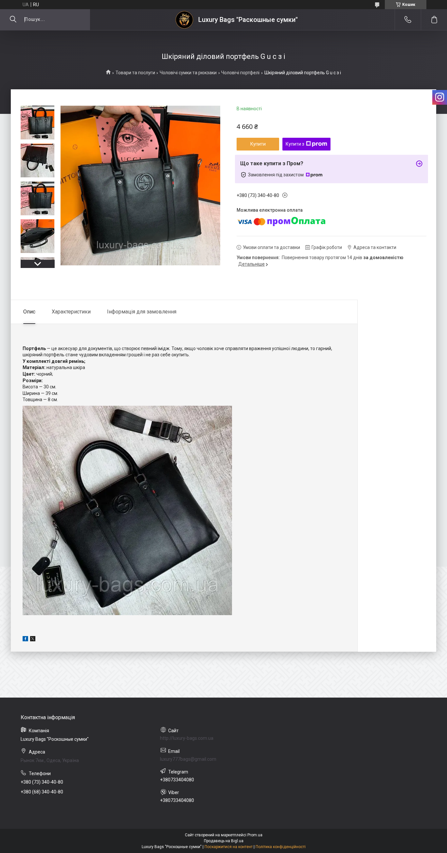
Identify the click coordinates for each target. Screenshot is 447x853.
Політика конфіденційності (281, 846)
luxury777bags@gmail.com (188, 759)
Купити (258, 144)
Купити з (295, 144)
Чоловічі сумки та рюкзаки (188, 72)
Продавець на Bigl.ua (223, 841)
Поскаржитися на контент (229, 846)
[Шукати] (13, 19)
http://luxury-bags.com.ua (186, 738)
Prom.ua (254, 835)
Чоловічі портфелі (240, 72)
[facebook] (25, 639)
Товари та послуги (135, 72)
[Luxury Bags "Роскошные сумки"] (184, 20)
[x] (32, 639)
